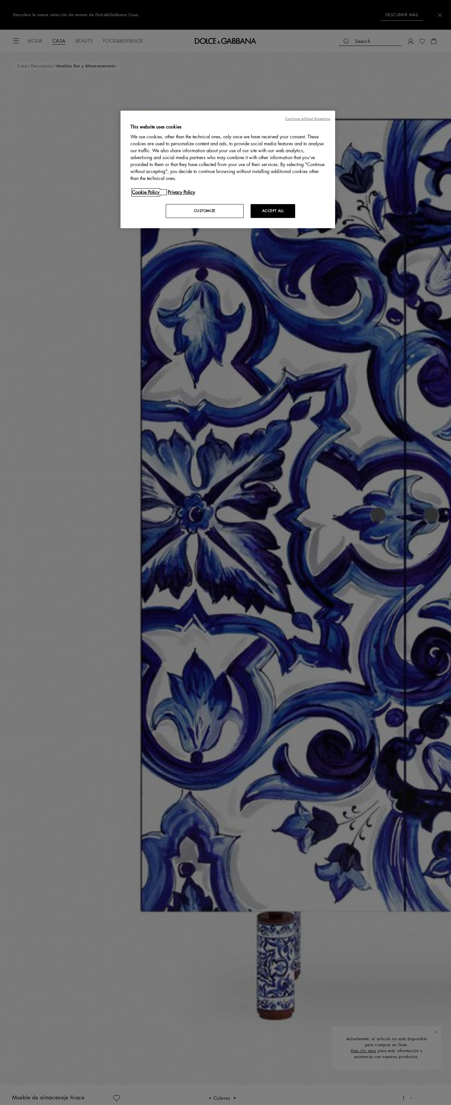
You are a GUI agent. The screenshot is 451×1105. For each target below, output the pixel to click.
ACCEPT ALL (273, 211)
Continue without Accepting (307, 119)
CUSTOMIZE (205, 211)
